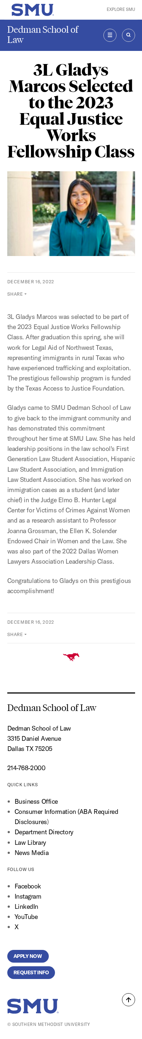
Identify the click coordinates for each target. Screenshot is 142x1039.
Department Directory (44, 832)
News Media (32, 852)
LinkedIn (26, 906)
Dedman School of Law (42, 34)
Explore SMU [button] (121, 9)
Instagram (28, 896)
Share (15, 294)
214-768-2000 (26, 768)
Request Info (31, 972)
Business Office (36, 801)
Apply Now (28, 956)
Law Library (30, 842)
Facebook (28, 886)
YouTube (26, 916)
